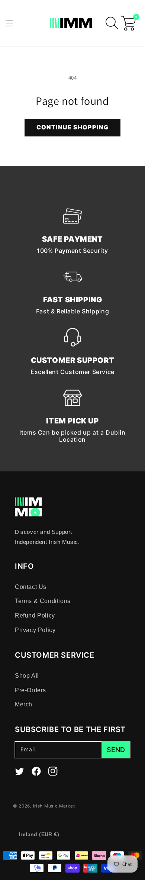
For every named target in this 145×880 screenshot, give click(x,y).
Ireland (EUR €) (39, 834)
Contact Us (30, 587)
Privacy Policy (35, 630)
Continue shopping (72, 127)
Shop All (27, 676)
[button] (9, 23)
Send (116, 750)
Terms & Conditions (43, 601)
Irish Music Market (54, 806)
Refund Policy (35, 615)
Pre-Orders (30, 690)
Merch (23, 704)
